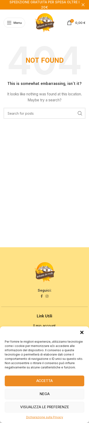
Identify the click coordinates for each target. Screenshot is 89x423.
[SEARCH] (80, 113)
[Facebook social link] (41, 296)
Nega (45, 394)
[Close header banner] (83, 5)
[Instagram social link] (47, 296)
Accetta (44, 380)
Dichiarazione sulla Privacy (44, 417)
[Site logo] (44, 22)
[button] (82, 332)
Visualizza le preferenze (44, 407)
